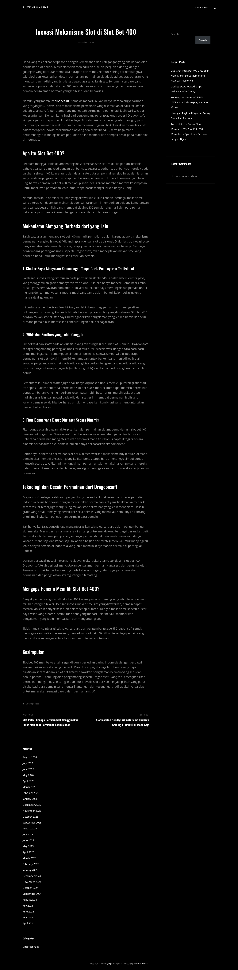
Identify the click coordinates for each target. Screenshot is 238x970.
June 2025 (28, 840)
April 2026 (28, 781)
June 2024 (28, 911)
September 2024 (32, 893)
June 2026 (28, 769)
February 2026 (31, 793)
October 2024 (30, 887)
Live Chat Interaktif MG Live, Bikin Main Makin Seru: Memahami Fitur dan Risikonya (190, 75)
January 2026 (30, 798)
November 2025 (32, 810)
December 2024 (32, 876)
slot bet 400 (63, 101)
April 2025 (28, 852)
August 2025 (30, 828)
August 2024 (30, 899)
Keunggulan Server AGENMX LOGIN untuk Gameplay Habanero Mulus (190, 102)
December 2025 (32, 804)
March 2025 (29, 858)
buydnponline (36, 7)
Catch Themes (142, 963)
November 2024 (32, 882)
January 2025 (30, 870)
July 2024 (28, 905)
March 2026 (29, 787)
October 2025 (30, 816)
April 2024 (28, 923)
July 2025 (28, 834)
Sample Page (202, 7)
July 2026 (28, 763)
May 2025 (28, 846)
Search (175, 34)
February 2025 (31, 864)
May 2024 (28, 917)
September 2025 (32, 822)
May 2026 (28, 775)
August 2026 (30, 757)
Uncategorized (32, 703)
